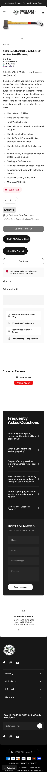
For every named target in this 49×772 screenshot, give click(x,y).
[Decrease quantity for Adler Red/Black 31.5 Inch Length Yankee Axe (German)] (5, 200)
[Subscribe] (39, 726)
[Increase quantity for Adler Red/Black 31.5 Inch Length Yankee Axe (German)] (15, 200)
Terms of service (34, 767)
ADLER (6, 44)
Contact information (22, 770)
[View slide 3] (25, 629)
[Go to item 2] (25, 39)
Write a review (23, 383)
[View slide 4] (28, 629)
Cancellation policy (36, 770)
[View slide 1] (18, 629)
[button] (13, 63)
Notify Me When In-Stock (18, 239)
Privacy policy (22, 767)
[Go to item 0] (22, 39)
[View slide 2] (22, 629)
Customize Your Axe (22, 215)
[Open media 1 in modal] (39, 22)
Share (8, 282)
